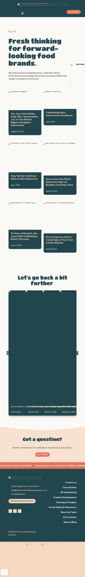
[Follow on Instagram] (10, 511)
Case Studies (69, 487)
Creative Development (64, 497)
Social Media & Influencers (62, 507)
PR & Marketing (68, 492)
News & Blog (70, 522)
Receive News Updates (22, 501)
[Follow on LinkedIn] (15, 511)
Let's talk (73, 12)
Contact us (70, 482)
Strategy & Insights (66, 502)
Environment (69, 517)
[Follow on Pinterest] (19, 511)
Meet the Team (68, 512)
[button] (8, 353)
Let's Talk (42, 454)
